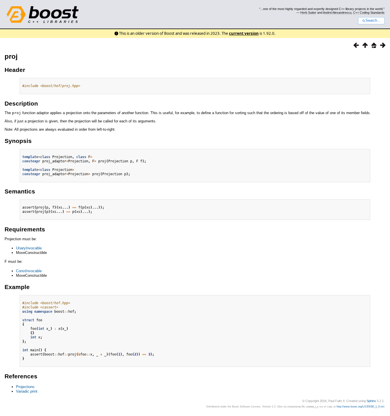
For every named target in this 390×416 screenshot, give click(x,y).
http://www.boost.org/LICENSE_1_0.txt (360, 406)
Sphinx (371, 401)
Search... (373, 21)
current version (244, 33)
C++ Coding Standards (369, 12)
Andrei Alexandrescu (337, 12)
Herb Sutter (308, 12)
